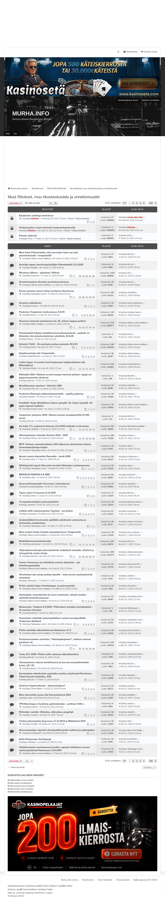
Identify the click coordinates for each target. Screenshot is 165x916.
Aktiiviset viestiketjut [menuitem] (150, 100)
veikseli (130, 576)
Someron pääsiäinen (30, 303)
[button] (124, 203)
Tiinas (33, 438)
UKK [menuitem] (8, 134)
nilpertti (130, 712)
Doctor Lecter (37, 409)
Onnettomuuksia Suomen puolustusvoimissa (44, 282)
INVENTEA (39, 893)
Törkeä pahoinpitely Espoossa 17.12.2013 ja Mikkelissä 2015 (52, 721)
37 (86, 327)
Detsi (33, 347)
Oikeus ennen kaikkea (41, 258)
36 (83, 327)
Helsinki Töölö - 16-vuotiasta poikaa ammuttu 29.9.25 (48, 344)
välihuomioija (133, 353)
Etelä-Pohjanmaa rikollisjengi (35, 739)
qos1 (33, 459)
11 (93, 315)
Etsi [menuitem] (15, 134)
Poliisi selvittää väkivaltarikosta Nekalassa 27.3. (45, 630)
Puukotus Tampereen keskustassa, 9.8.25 (42, 312)
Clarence (35, 276)
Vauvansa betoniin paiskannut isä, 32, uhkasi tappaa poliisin (52, 321)
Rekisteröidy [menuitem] (131, 52)
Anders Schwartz (134, 521)
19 (90, 439)
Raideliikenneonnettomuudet (35, 541)
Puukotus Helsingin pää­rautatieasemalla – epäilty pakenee (51, 393)
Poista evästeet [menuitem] (123, 880)
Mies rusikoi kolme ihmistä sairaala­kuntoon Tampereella (50, 532)
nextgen (49, 893)
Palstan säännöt (28, 235)
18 (86, 439)
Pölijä (33, 368)
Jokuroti (31, 505)
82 (93, 276)
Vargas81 (131, 484)
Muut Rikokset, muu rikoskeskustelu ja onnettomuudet (54, 197)
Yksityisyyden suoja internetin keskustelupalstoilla (47, 227)
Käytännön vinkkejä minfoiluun (36, 215)
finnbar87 (131, 475)
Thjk (129, 721)
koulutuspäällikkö (35, 487)
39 (93, 327)
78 (80, 276)
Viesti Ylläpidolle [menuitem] (105, 880)
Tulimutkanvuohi (134, 596)
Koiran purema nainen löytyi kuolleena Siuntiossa (46, 291)
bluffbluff (131, 695)
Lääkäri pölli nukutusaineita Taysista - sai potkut (46, 510)
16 (90, 429)
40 (90, 557)
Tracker (34, 715)
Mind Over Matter (134, 730)
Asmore (34, 306)
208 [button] (151, 203)
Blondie (130, 376)
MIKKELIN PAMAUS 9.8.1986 (34, 474)
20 (93, 439)
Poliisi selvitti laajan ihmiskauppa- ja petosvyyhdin (47, 585)
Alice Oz (34, 389)
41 (93, 557)
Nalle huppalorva (134, 303)
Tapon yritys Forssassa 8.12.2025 (37, 492)
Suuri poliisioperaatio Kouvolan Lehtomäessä (44, 483)
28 (90, 297)
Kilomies (35, 218)
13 (86, 369)
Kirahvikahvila (133, 364)
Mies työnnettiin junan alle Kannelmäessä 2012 (45, 695)
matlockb (131, 385)
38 (90, 327)
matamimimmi (34, 356)
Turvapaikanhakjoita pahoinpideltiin (39, 501)
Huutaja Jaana (133, 312)
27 (86, 297)
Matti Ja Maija (37, 324)
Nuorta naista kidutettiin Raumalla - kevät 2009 (44, 456)
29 (93, 297)
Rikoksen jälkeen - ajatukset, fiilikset (39, 272)
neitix (30, 698)
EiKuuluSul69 (133, 630)
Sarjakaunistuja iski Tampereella (36, 353)
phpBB (38, 886)
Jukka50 (35, 429)
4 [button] (140, 203)
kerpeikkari (132, 642)
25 (80, 297)
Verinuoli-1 (32, 581)
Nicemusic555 (133, 564)
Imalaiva (131, 394)
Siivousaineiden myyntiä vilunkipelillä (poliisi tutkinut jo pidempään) (57, 730)
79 (83, 276)
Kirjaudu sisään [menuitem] (150, 52)
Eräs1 (33, 315)
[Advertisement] (82, 22)
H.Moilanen (132, 456)
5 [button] (143, 203)
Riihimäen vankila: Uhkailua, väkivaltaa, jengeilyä (46, 712)
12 (83, 369)
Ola (128, 273)
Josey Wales (36, 689)
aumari (130, 703)
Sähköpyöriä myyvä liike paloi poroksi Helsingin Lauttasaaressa (54, 465)
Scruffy (34, 724)
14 (90, 369)
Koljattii (34, 267)
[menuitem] (12, 896)
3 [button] (136, 203)
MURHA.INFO (30, 113)
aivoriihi (31, 397)
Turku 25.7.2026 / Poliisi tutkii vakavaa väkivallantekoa (49, 654)
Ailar (33, 477)
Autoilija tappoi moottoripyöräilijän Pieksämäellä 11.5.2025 (51, 264)
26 (83, 297)
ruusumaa (32, 514)
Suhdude (32, 742)
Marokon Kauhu (134, 502)
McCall (130, 254)
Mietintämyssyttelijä (135, 426)
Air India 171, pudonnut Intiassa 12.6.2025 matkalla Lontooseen (54, 426)
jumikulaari (36, 544)
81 (90, 276)
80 (86, 276)
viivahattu (131, 292)
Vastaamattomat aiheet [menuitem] (128, 100)
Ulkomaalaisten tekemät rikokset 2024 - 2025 (43, 435)
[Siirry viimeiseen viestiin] (144, 217)
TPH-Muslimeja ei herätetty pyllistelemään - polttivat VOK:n (51, 704)
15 (93, 369)
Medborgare (132, 608)
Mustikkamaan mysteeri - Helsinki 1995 (40, 385)
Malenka (131, 675)
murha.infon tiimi (135, 217)
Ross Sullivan (133, 532)
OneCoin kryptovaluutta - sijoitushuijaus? (42, 685)
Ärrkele (34, 707)
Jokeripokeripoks (134, 552)
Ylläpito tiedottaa (82, 218)
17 (93, 429)
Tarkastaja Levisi (38, 294)
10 (90, 315)
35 (80, 327)
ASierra (130, 435)
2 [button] (133, 203)
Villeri (129, 446)
